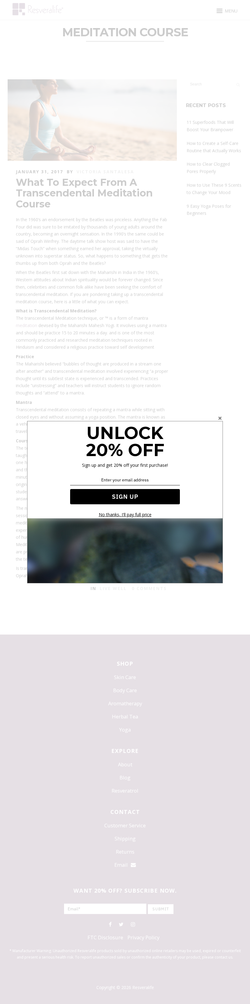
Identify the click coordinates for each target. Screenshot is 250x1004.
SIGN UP (125, 496)
